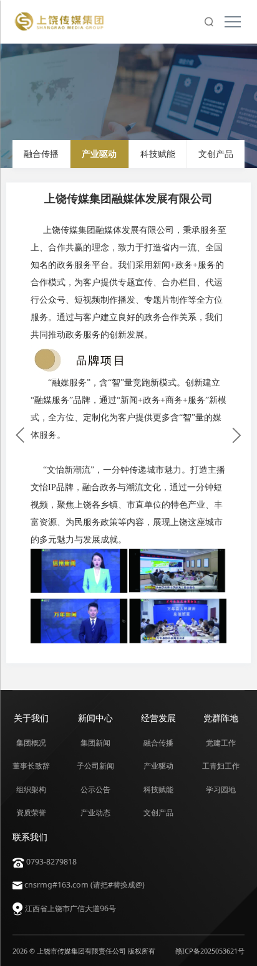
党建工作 (221, 742)
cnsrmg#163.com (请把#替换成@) (83, 884)
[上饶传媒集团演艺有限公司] (237, 435)
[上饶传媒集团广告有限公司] (20, 435)
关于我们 (31, 718)
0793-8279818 (50, 861)
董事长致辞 (31, 765)
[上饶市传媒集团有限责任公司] (68, 21)
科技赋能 (157, 154)
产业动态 (95, 812)
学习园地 (221, 789)
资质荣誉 (31, 812)
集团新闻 (95, 742)
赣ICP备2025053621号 (210, 950)
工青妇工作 (221, 765)
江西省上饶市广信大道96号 (69, 908)
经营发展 (158, 718)
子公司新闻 (95, 765)
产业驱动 (99, 154)
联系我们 (29, 837)
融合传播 (41, 154)
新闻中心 (95, 718)
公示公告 (95, 789)
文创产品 (215, 154)
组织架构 (31, 789)
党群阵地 (220, 718)
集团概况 (31, 742)
